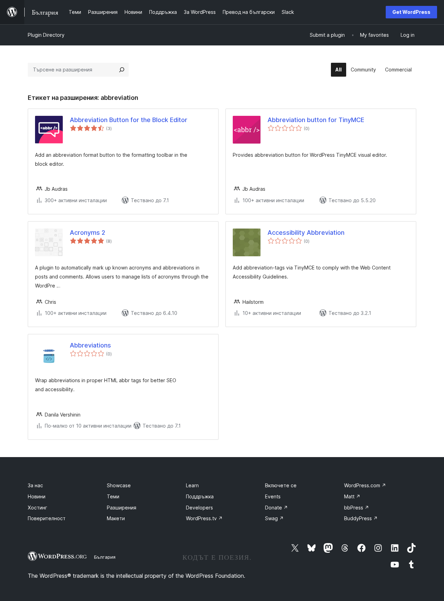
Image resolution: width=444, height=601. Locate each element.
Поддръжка (200, 496)
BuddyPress (361, 518)
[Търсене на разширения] (122, 70)
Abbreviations (90, 345)
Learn (192, 485)
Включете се (281, 485)
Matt (352, 496)
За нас (35, 485)
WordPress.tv (204, 518)
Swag (274, 518)
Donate (276, 507)
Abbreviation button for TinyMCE (315, 119)
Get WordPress (411, 12)
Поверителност (47, 518)
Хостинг (37, 507)
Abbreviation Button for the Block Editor (128, 119)
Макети (116, 518)
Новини (36, 496)
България (105, 557)
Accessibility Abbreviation (305, 232)
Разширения (121, 507)
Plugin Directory (46, 35)
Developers (199, 507)
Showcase (119, 485)
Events (273, 496)
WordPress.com (365, 485)
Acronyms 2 (87, 232)
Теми (113, 496)
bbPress (356, 507)
